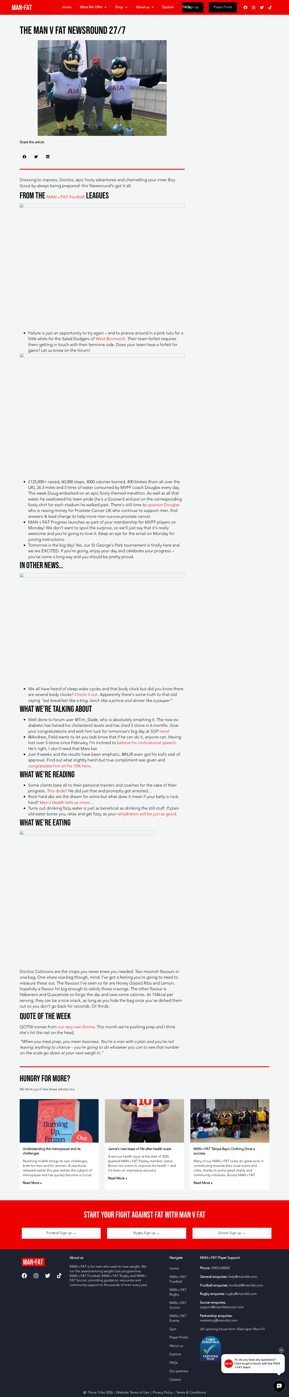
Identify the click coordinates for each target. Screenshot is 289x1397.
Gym (172, 1329)
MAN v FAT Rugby (177, 1292)
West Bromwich (110, 339)
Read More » (32, 1183)
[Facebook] (245, 7)
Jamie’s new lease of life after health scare (139, 1148)
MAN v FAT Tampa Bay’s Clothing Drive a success (224, 1151)
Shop (119, 7)
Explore (168, 7)
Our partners (178, 1371)
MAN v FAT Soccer (177, 1305)
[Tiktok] (270, 7)
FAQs (186, 7)
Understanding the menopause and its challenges (52, 1151)
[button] (24, 156)
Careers (175, 1379)
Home (67, 7)
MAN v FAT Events (177, 1318)
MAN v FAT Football (66, 197)
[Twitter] (262, 7)
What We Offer (91, 7)
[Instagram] (253, 7)
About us (143, 7)
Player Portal (178, 1337)
